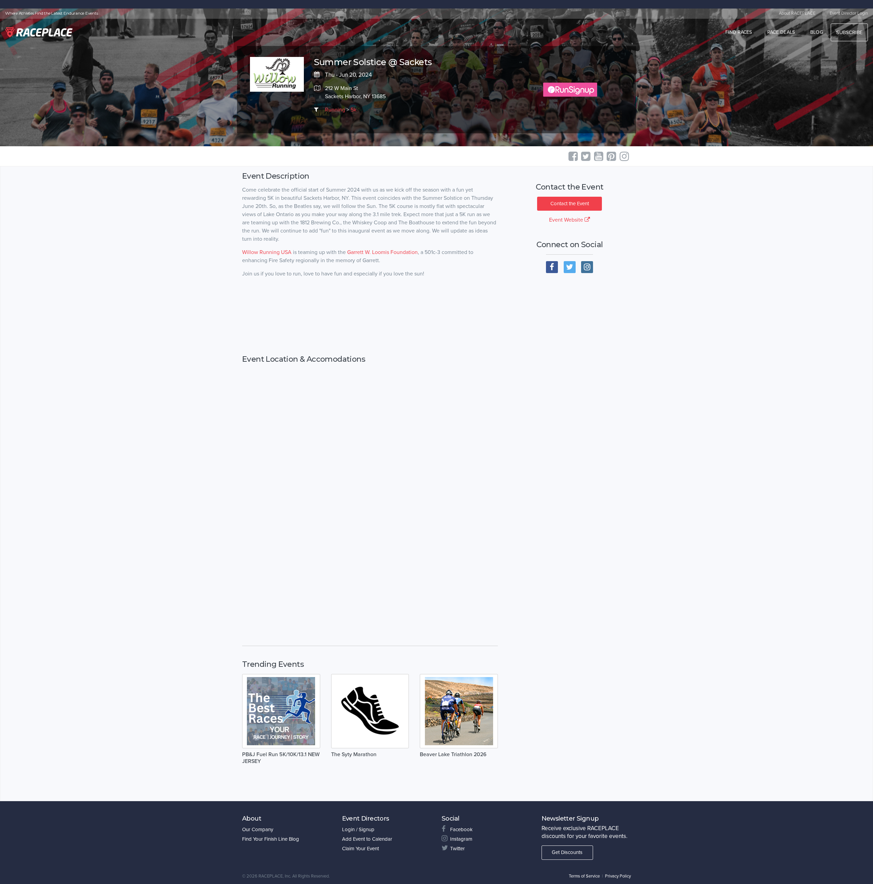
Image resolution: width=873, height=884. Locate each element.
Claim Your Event (360, 848)
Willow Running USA (267, 252)
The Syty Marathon (353, 754)
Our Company (257, 829)
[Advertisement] (370, 316)
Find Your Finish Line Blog (270, 839)
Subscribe (849, 32)
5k (353, 109)
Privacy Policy (618, 876)
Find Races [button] (738, 32)
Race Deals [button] (781, 32)
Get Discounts (567, 852)
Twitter (457, 848)
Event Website (567, 219)
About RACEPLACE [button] (797, 13)
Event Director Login (849, 13)
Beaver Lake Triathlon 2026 (453, 754)
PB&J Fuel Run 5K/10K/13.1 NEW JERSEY (281, 758)
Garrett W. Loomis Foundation (382, 252)
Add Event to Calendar (367, 839)
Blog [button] (816, 32)
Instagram (461, 839)
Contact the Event (569, 203)
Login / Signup (358, 829)
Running (335, 109)
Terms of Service (584, 876)
